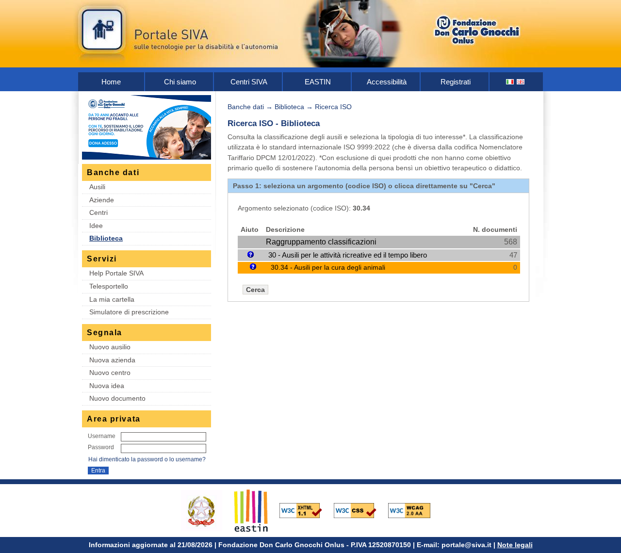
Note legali (515, 545)
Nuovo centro (110, 372)
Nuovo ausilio (110, 347)
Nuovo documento (117, 398)
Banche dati (246, 107)
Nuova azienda (112, 360)
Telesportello (108, 286)
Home (111, 82)
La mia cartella (111, 299)
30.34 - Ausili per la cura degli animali (328, 267)
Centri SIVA (248, 82)
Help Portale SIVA (116, 273)
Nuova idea (106, 386)
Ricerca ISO (333, 107)
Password (101, 447)
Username (101, 436)
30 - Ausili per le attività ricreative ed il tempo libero (347, 255)
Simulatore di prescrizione (129, 312)
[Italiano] (510, 81)
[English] (521, 81)
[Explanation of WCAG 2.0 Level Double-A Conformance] (414, 510)
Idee (96, 225)
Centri (98, 212)
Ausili (97, 187)
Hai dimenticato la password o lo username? (147, 459)
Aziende (101, 200)
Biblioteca (106, 238)
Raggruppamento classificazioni (321, 242)
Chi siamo (180, 82)
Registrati (456, 82)
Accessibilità (387, 82)
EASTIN (318, 82)
